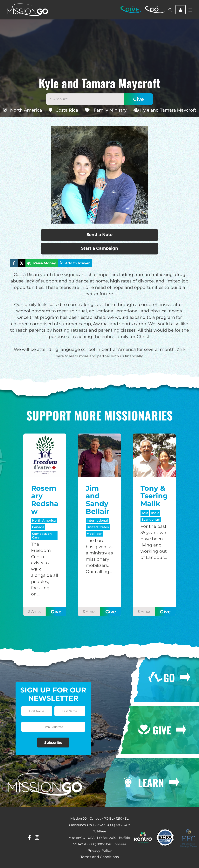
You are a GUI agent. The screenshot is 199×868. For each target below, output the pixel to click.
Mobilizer (94, 534)
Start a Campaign (99, 248)
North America (26, 110)
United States (98, 527)
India (155, 513)
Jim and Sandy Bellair (97, 500)
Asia (144, 513)
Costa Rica (66, 110)
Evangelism (150, 519)
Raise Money (44, 263)
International (97, 520)
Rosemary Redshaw (44, 500)
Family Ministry (110, 110)
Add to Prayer (77, 263)
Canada (38, 527)
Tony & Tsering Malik (154, 496)
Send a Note (99, 234)
